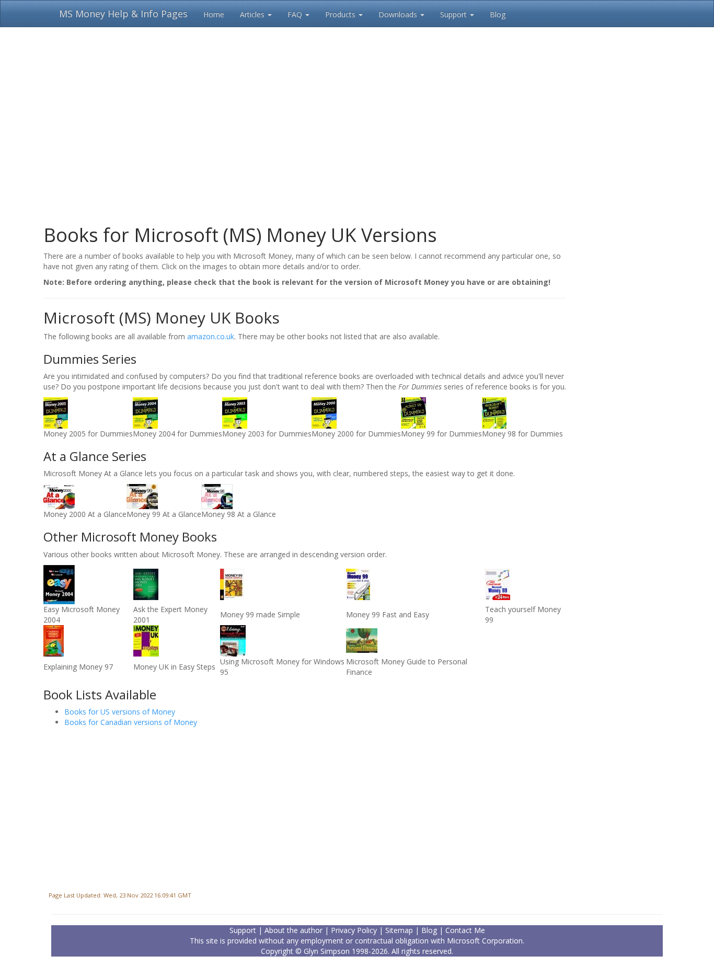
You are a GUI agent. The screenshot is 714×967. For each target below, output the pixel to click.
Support (454, 14)
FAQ (295, 14)
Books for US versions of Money (119, 712)
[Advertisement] (357, 120)
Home (213, 14)
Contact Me (465, 930)
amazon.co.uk (210, 336)
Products (341, 14)
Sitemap (399, 930)
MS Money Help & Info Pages (123, 13)
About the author (293, 930)
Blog (497, 14)
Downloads (398, 14)
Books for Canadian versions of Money (130, 722)
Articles (253, 14)
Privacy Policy (354, 930)
